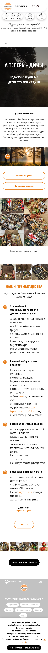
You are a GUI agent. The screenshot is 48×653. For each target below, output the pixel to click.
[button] (33, 6)
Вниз (12, 18)
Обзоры (30, 18)
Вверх (18, 18)
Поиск (41, 18)
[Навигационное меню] (42, 6)
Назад (6, 18)
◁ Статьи (5, 43)
